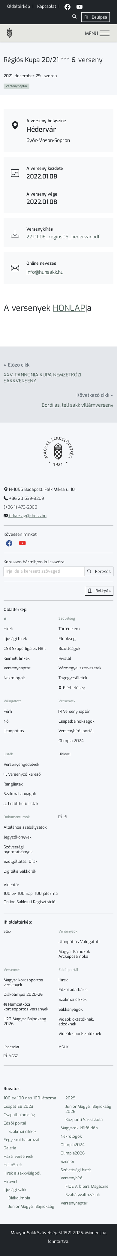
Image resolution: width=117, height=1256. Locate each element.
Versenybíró (71, 1178)
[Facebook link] (9, 543)
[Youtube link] (22, 543)
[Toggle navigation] (104, 33)
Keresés (102, 571)
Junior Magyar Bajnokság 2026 (88, 1109)
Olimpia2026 (73, 1153)
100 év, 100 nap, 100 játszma (31, 893)
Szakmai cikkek (22, 1131)
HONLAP (69, 308)
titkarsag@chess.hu (27, 516)
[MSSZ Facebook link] (67, 7)
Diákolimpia (19, 1198)
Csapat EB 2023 (18, 1106)
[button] (74, 17)
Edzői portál (15, 1123)
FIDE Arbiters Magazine (86, 1186)
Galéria (10, 1148)
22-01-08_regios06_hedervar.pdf (63, 237)
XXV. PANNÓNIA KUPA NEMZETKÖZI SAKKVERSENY (42, 378)
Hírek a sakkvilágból (22, 1173)
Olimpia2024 (73, 1144)
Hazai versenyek (18, 1156)
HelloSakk (13, 1164)
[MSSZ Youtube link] (79, 7)
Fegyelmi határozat (22, 1139)
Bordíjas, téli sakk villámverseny (77, 405)
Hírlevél (10, 1181)
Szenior (67, 1161)
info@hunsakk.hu (44, 272)
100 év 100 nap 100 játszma (30, 1098)
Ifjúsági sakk (15, 1189)
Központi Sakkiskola (84, 1119)
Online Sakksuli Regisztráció (30, 902)
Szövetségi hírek (76, 1169)
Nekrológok (71, 1136)
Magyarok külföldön (79, 1128)
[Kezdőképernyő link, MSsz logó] (12, 33)
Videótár (11, 885)
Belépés (99, 17)
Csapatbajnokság (19, 1114)
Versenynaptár (74, 1203)
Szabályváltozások (82, 1194)
